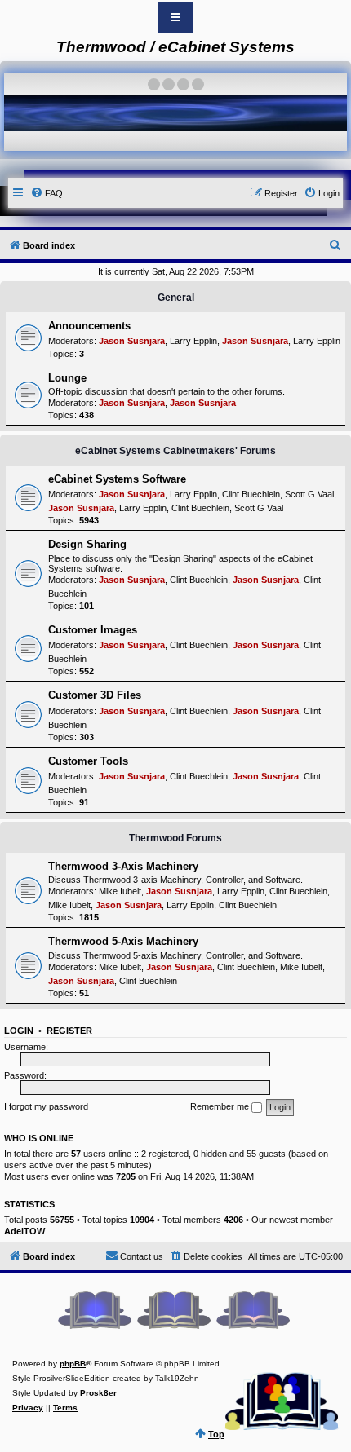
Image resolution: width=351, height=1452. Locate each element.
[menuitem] (46, 193)
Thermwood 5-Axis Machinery (123, 941)
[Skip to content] (175, 17)
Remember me (220, 1106)
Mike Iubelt (120, 891)
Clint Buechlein (251, 494)
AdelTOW (24, 1231)
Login (18, 1030)
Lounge (67, 378)
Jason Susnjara (132, 341)
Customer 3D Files (94, 695)
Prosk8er (98, 1392)
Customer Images (92, 630)
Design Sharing (87, 544)
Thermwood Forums (175, 838)
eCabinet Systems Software (117, 479)
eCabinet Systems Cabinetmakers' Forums (175, 451)
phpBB (73, 1363)
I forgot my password (46, 1106)
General (176, 297)
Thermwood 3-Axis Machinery (123, 866)
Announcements (89, 326)
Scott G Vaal (309, 494)
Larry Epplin (193, 341)
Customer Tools (88, 761)
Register (69, 1030)
